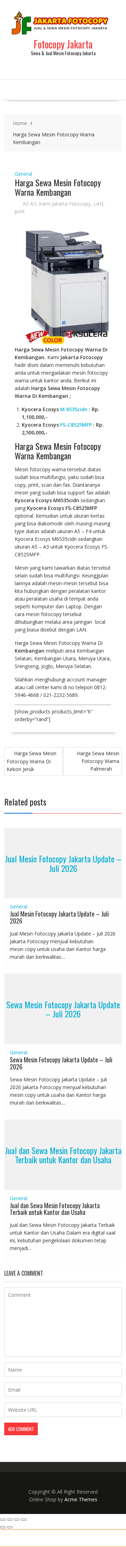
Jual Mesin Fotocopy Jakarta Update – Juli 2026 (63, 863)
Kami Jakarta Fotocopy (65, 203)
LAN (98, 203)
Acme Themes (80, 1499)
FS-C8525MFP (76, 424)
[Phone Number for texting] (31, 1538)
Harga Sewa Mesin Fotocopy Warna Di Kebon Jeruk (31, 761)
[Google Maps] (94, 1538)
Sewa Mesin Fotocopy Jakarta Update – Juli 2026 (63, 1009)
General (23, 173)
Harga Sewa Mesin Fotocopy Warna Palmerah (98, 761)
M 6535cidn (74, 409)
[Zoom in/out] (3, 1520)
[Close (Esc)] (24, 1520)
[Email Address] (73, 1538)
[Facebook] (115, 1538)
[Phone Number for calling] (10, 1538)
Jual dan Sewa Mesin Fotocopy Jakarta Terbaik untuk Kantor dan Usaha (63, 1154)
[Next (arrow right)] (10, 1527)
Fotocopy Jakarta (63, 44)
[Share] (17, 1520)
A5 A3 (29, 203)
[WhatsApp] (52, 1538)
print (20, 211)
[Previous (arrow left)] (3, 1527)
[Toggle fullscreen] (10, 1520)
